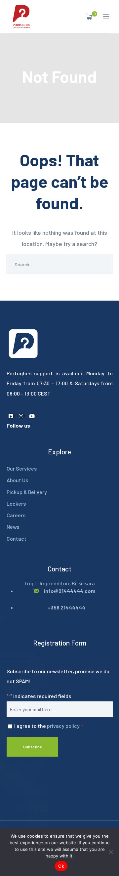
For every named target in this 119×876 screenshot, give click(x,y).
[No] (110, 852)
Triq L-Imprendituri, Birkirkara (59, 583)
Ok (61, 866)
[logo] (21, 16)
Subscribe (32, 746)
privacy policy (63, 726)
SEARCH (103, 264)
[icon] (12, 416)
